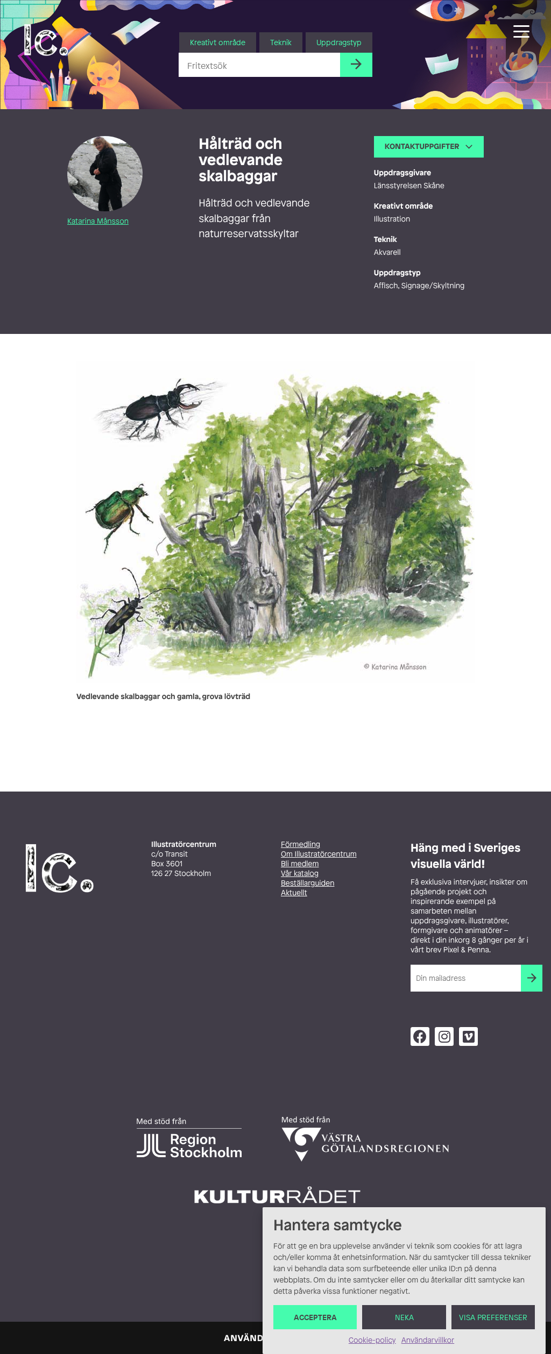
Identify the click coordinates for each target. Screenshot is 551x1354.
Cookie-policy (372, 1340)
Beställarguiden (307, 883)
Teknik (281, 42)
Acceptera (315, 1317)
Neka (404, 1317)
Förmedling (300, 844)
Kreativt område (217, 42)
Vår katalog (300, 873)
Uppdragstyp (339, 42)
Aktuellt (294, 893)
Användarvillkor (427, 1340)
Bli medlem (300, 864)
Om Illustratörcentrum (319, 854)
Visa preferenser (493, 1317)
